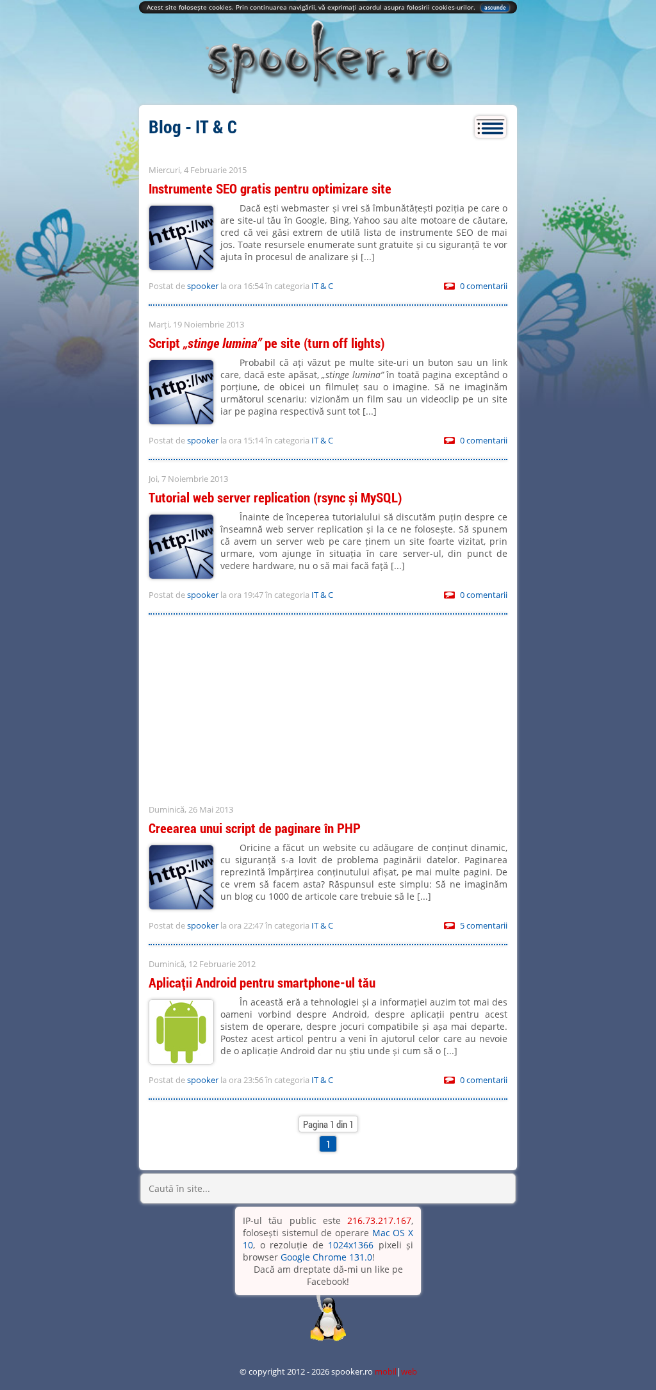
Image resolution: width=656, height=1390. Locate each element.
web (409, 1371)
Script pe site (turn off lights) (266, 343)
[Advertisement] (328, 710)
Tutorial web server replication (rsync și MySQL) (275, 497)
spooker (202, 286)
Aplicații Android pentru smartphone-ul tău (262, 982)
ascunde (495, 7)
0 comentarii (483, 286)
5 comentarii (483, 925)
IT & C (322, 286)
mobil (386, 1371)
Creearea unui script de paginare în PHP (255, 828)
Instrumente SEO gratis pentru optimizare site (270, 188)
